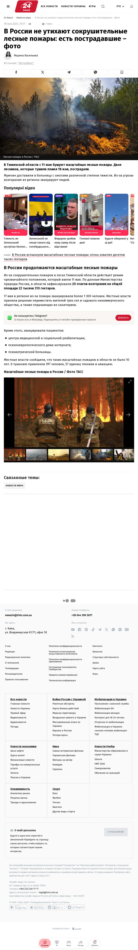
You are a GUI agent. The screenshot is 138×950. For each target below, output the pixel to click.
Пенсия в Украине (20, 777)
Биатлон (57, 807)
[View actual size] (121, 381)
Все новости (49, 6)
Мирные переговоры (64, 713)
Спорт (56, 789)
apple (37, 907)
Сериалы (57, 769)
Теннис (56, 802)
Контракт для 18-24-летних (109, 717)
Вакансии (97, 652)
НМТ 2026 (100, 763)
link (73, 629)
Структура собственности (106, 657)
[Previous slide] (10, 415)
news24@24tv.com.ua (18, 615)
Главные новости (20, 703)
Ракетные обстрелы (63, 703)
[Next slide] (128, 415)
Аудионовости (18, 722)
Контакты (97, 646)
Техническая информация (62, 681)
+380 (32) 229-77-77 (29, 889)
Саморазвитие (103, 768)
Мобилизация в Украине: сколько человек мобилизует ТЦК (111, 730)
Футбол (57, 797)
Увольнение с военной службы (112, 703)
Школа (98, 759)
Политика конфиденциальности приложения (65, 660)
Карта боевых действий (66, 708)
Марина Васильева (26, 55)
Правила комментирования (63, 675)
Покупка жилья (18, 797)
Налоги (14, 772)
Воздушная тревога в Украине (69, 717)
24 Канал (8, 18)
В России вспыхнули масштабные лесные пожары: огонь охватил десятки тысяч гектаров (64, 257)
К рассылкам (116, 832)
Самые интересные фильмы (68, 750)
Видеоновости (18, 717)
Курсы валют (17, 755)
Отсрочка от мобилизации (109, 722)
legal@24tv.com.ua (48, 892)
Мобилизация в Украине (111, 699)
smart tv (56, 907)
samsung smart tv (76, 907)
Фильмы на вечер (62, 759)
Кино (56, 746)
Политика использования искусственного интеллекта (63, 653)
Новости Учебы (105, 746)
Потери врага (60, 735)
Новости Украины (73, 6)
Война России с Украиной (69, 699)
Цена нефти (17, 750)
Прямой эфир (18, 713)
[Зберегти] (122, 72)
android (18, 907)
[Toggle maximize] (130, 381)
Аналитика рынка (20, 793)
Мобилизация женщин (107, 713)
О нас (8, 646)
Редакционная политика (17, 657)
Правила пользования (16, 679)
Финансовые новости (22, 759)
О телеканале (12, 663)
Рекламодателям (13, 674)
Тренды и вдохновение (23, 802)
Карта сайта (99, 668)
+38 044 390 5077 (82, 615)
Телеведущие (12, 668)
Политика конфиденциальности (65, 646)
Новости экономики (23, 746)
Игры (92, 6)
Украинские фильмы (64, 755)
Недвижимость (20, 789)
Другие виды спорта (64, 811)
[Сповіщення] (131, 6)
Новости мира (23, 18)
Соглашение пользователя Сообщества (62, 668)
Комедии (57, 764)
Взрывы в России (62, 730)
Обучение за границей (107, 772)
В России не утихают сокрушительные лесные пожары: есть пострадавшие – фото (77, 18)
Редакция (10, 652)
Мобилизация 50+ (104, 708)
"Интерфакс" (26, 63)
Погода (14, 726)
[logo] (26, 6)
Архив (96, 663)
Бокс (55, 793)
